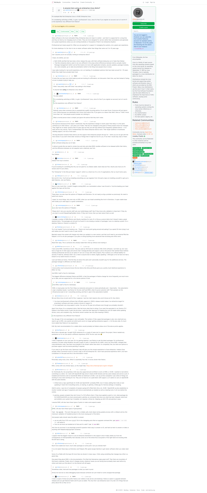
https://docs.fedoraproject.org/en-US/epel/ (99, 366)
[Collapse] (53, 35)
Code (142, 490)
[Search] (143, 2)
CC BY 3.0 (149, 134)
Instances (132, 490)
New (72, 31)
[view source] (74, 12)
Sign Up (152, 2)
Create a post (143, 27)
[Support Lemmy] (94, 2)
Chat (82, 31)
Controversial (65, 31)
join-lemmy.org (150, 490)
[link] (68, 12)
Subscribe (144, 23)
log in (62, 26)
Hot (53, 31)
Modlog (135, 157)
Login (147, 2)
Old (77, 31)
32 (65, 12)
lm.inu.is (57, 2)
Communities (66, 2)
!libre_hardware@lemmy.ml (143, 129)
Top (57, 31)
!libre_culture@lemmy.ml (142, 125)
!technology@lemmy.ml (142, 127)
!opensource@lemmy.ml (142, 123)
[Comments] (59, 10)
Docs (138, 490)
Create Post (75, 2)
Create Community (86, 2)
